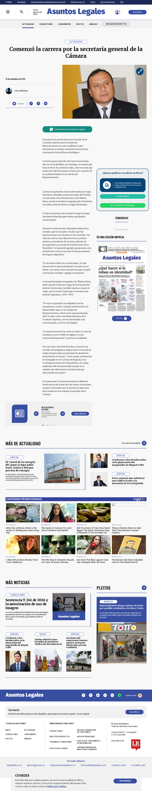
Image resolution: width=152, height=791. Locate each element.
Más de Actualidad (23, 443)
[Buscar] (21, 12)
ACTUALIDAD (28, 24)
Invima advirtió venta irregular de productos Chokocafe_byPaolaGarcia (48, 642)
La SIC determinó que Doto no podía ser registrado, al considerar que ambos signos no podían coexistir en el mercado (120, 615)
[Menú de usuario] (117, 12)
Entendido (125, 781)
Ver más (119, 318)
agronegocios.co (36, 765)
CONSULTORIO (46, 24)
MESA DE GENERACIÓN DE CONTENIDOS (86, 731)
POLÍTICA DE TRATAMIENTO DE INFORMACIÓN (88, 742)
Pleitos (103, 587)
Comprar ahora (122, 196)
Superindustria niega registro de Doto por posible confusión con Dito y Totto (122, 607)
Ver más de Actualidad (131, 443)
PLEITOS (80, 24)
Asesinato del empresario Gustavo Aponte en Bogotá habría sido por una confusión (77, 643)
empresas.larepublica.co (63, 765)
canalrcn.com (118, 765)
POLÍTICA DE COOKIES (59, 748)
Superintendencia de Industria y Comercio (48, 2)
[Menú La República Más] (7, 12)
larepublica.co (14, 765)
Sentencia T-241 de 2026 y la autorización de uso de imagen (26, 604)
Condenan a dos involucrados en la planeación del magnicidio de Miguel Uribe (129, 462)
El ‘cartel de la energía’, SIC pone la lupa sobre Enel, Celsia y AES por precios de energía (20, 466)
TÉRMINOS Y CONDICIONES (61, 742)
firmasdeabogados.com (93, 765)
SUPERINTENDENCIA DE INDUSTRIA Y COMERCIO (87, 748)
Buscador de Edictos (116, 24)
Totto (92, 2)
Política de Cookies (56, 786)
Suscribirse (137, 12)
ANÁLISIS (93, 24)
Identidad (21, 2)
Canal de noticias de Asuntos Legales (69, 129)
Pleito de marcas (78, 2)
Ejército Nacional (107, 2)
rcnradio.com (138, 765)
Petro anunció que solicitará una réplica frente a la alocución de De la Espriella (128, 481)
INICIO (8, 730)
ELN (121, 2)
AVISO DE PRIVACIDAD (86, 736)
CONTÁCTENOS (56, 731)
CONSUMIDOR (64, 24)
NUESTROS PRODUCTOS (60, 736)
